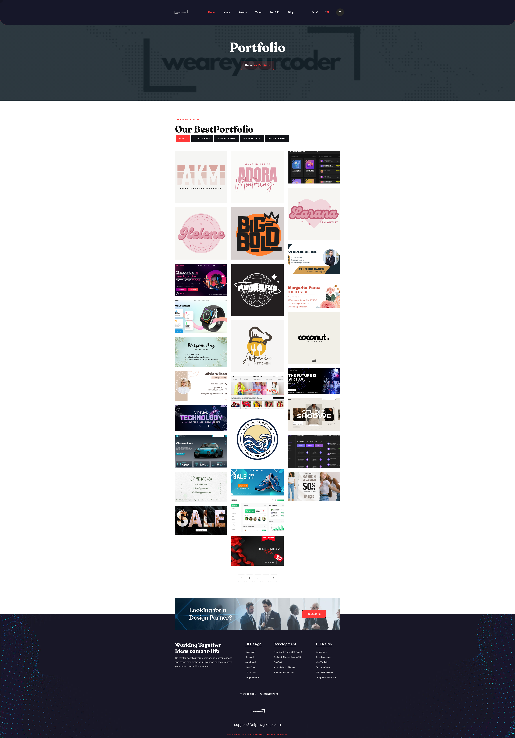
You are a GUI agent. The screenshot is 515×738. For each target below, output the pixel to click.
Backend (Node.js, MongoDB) (287, 657)
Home (211, 12)
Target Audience (323, 657)
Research (249, 657)
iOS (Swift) (278, 662)
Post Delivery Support (284, 672)
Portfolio (275, 12)
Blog (291, 12)
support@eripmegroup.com (257, 724)
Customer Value (323, 667)
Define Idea (321, 652)
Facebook (249, 694)
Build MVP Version (324, 672)
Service (242, 12)
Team (258, 12)
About (226, 12)
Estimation (250, 652)
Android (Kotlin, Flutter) (284, 667)
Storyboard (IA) (252, 677)
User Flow (250, 667)
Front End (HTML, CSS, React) (288, 652)
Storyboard (250, 662)
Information (250, 672)
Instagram (270, 694)
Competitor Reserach (326, 677)
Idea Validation (322, 662)
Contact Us (314, 614)
